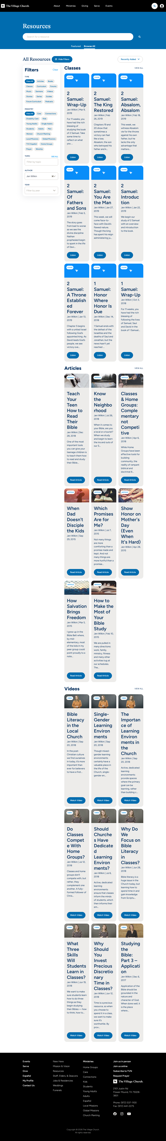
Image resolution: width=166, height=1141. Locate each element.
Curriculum (41, 86)
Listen (73, 157)
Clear (55, 69)
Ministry (29, 109)
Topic (27, 156)
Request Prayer (121, 1075)
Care (39, 114)
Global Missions (49, 139)
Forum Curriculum (33, 101)
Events (109, 6)
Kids (44, 119)
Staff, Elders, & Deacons (65, 1075)
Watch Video (76, 800)
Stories (29, 96)
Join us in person (122, 1061)
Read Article (76, 480)
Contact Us (28, 1085)
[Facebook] (115, 1114)
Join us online (120, 1066)
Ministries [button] (71, 6)
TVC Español (31, 144)
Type (27, 77)
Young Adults (31, 124)
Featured (76, 46)
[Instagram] (122, 1114)
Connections (50, 114)
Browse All (89, 46)
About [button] (57, 6)
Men (49, 129)
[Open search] (154, 6)
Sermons (39, 91)
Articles (40, 81)
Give (25, 1071)
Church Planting (43, 134)
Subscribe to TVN (122, 1071)
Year (27, 185)
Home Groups (46, 144)
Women (29, 134)
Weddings (58, 1085)
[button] (62, 59)
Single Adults (47, 124)
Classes (29, 86)
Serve (97, 6)
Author (28, 170)
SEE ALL (54, 156)
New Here (58, 1061)
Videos (50, 91)
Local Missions (32, 139)
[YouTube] (129, 1114)
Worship (39, 149)
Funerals (57, 1090)
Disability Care (32, 119)
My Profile (28, 1080)
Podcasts (49, 101)
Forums (53, 86)
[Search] (139, 36)
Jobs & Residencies (63, 1080)
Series (39, 96)
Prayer (29, 149)
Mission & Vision (61, 1066)
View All (29, 81)
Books (50, 81)
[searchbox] (39, 161)
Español (27, 1075)
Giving (85, 6)
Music (28, 91)
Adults (41, 129)
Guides (49, 96)
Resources (58, 1071)
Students (30, 129)
